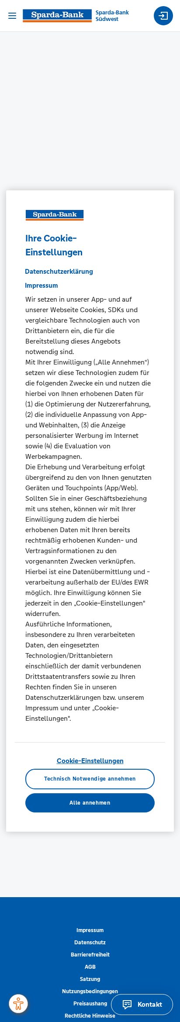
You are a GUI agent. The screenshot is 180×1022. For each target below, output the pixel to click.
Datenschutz (90, 942)
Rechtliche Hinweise (90, 1015)
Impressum (90, 930)
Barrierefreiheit (90, 954)
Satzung (90, 979)
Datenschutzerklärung (59, 271)
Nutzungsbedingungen (90, 991)
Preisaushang (90, 1003)
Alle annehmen (89, 802)
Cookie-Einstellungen (90, 761)
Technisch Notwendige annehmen (90, 779)
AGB (90, 967)
